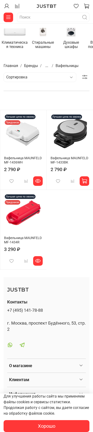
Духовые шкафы (71, 44)
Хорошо (46, 426)
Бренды (31, 65)
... (46, 66)
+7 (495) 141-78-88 (25, 310)
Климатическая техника (15, 44)
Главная (11, 65)
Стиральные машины (43, 44)
